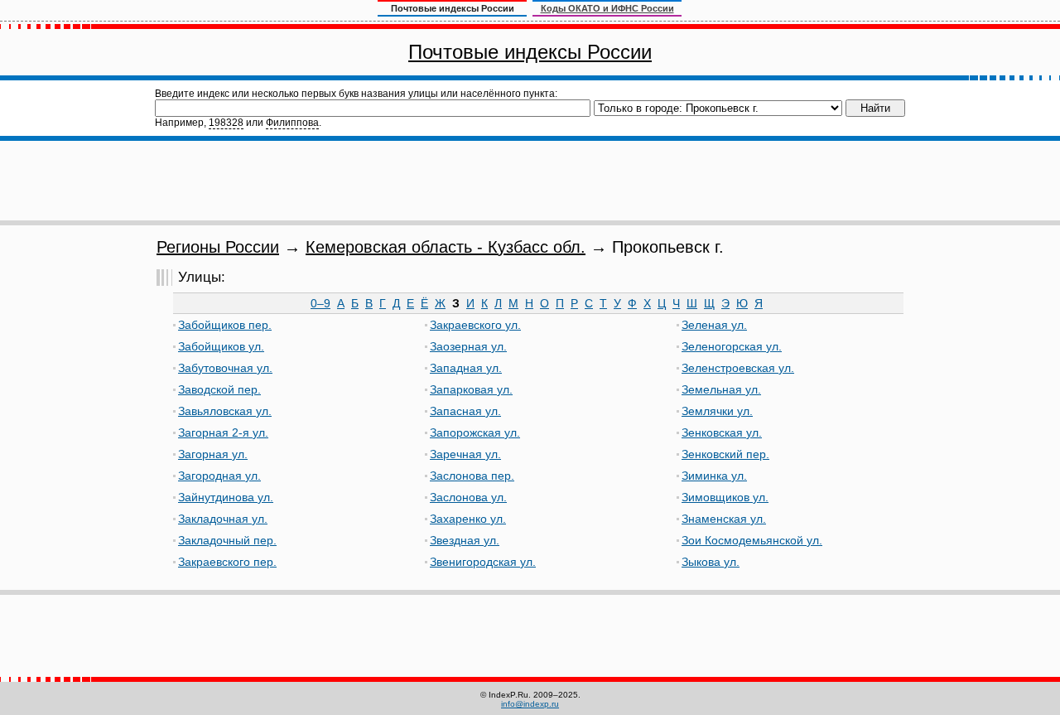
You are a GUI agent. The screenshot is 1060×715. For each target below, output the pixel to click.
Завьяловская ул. (225, 411)
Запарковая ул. (471, 389)
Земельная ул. (721, 389)
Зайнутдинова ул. (225, 497)
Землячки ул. (717, 411)
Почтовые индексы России (530, 52)
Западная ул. (466, 367)
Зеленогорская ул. (732, 346)
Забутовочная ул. (225, 367)
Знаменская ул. (724, 518)
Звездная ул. (464, 540)
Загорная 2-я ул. (223, 432)
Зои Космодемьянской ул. (752, 540)
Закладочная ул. (222, 518)
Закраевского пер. (227, 561)
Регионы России (218, 247)
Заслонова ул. (468, 497)
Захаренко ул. (468, 518)
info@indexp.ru (530, 703)
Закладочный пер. (227, 540)
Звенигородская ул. (483, 561)
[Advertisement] (530, 180)
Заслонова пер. (472, 475)
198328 (226, 122)
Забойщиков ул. (221, 346)
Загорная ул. (213, 454)
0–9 (320, 303)
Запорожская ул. (475, 432)
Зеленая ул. (714, 324)
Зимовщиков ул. (725, 497)
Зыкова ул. (711, 561)
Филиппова (292, 122)
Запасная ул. (465, 411)
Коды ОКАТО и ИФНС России (607, 8)
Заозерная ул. (468, 346)
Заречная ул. (465, 454)
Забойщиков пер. (225, 324)
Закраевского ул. (475, 324)
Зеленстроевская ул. (738, 367)
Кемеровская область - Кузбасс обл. (445, 247)
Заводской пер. (219, 389)
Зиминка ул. (714, 475)
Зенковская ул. (722, 432)
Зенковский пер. (725, 454)
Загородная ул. (219, 475)
